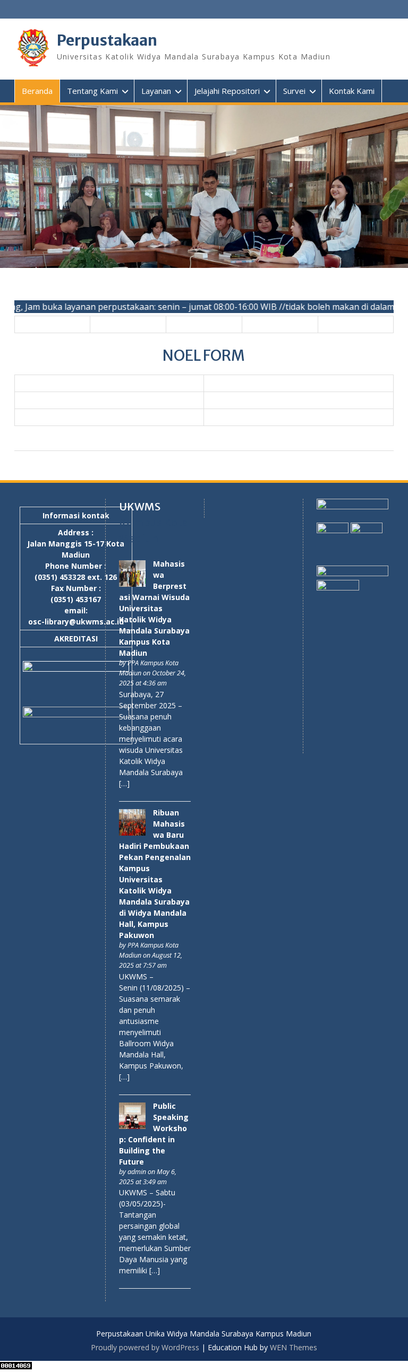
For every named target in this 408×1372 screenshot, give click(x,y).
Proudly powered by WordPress (145, 1347)
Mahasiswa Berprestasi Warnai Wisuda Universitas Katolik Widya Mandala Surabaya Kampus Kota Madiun (154, 608)
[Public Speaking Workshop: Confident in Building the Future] (132, 1126)
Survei (294, 90)
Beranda (37, 90)
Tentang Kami (92, 90)
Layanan (156, 90)
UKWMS (139, 506)
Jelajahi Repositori (227, 90)
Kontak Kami (352, 90)
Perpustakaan (107, 40)
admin (137, 1171)
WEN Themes (293, 1347)
